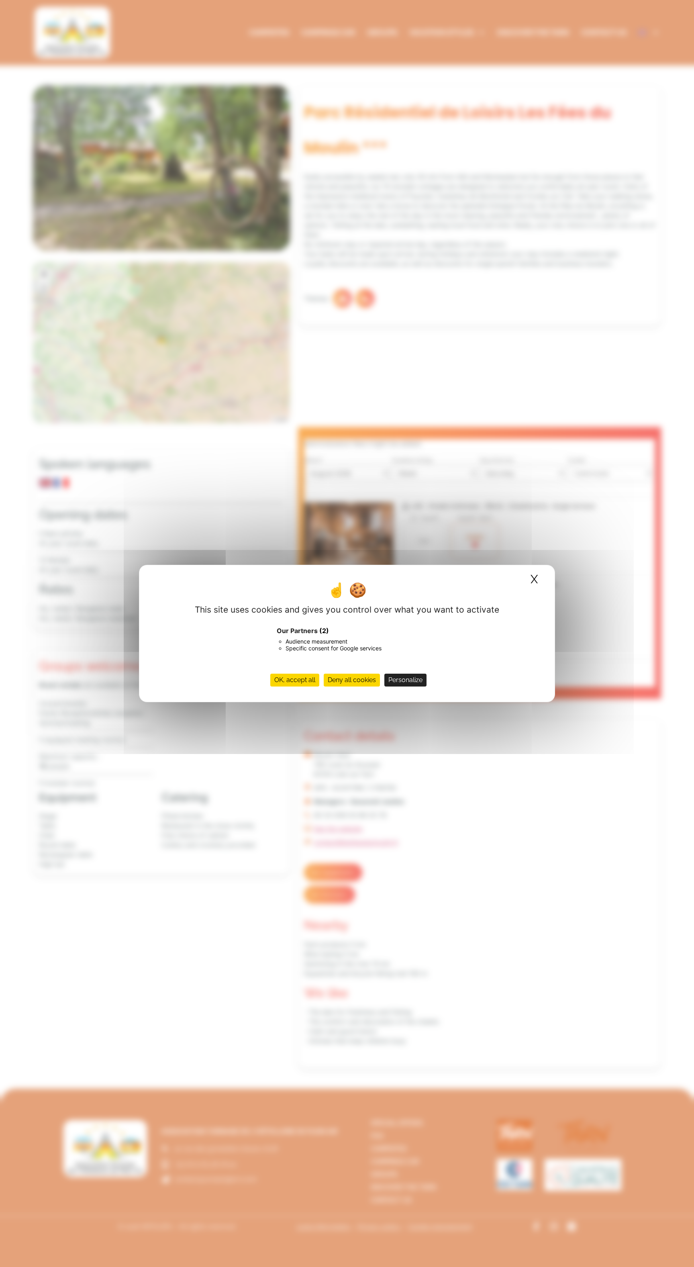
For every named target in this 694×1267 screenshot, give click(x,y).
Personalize (405, 680)
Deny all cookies (352, 680)
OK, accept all (294, 680)
